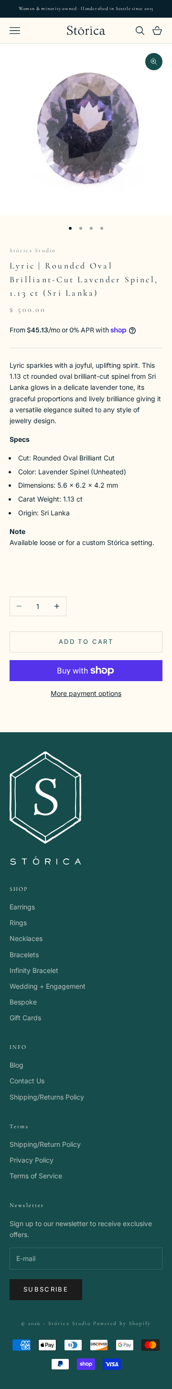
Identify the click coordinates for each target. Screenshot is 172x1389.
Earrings (22, 907)
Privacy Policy (32, 1160)
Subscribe (45, 1289)
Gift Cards (25, 1018)
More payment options (86, 693)
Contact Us (27, 1081)
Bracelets (24, 955)
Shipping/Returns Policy (47, 1097)
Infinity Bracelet (34, 970)
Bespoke (23, 1002)
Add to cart (86, 641)
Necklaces (26, 938)
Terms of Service (36, 1176)
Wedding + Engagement (48, 986)
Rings (18, 923)
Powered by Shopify (122, 1323)
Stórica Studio (33, 250)
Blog (16, 1065)
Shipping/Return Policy (45, 1144)
